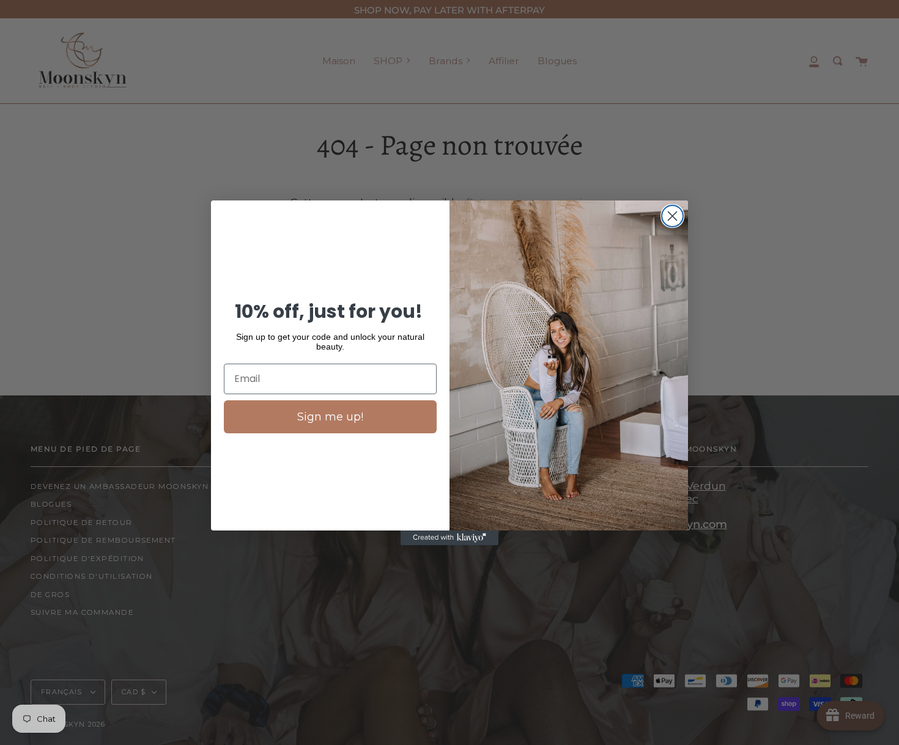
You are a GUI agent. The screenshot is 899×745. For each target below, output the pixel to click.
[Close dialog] (672, 216)
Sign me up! (330, 417)
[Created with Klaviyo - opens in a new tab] (449, 537)
